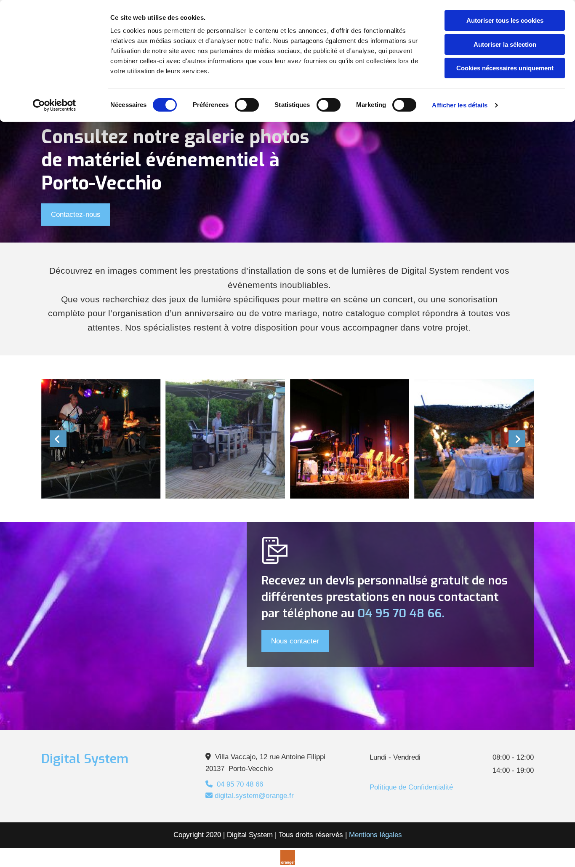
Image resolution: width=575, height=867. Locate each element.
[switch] (247, 105)
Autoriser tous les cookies (504, 20)
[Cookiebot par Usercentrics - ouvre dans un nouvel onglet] (54, 105)
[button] (75, 214)
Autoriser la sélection (505, 44)
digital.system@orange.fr (249, 796)
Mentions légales (375, 835)
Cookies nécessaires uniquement (505, 68)
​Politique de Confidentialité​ (411, 787)
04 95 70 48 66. (401, 613)
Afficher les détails (459, 105)
